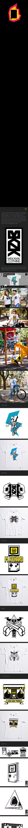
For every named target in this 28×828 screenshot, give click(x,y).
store (17, 223)
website (12, 223)
